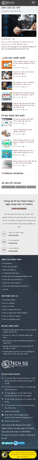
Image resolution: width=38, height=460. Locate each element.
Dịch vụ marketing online (11, 319)
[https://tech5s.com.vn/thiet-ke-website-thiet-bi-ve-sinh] (7, 143)
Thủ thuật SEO (21, 187)
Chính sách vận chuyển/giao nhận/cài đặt (17, 276)
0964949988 (19, 208)
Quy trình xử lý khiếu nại (11, 283)
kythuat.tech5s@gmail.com (24, 417)
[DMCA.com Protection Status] (7, 443)
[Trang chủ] (8, 3)
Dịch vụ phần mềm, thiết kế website (15, 313)
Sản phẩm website (9, 300)
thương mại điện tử (8, 187)
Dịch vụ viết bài (8, 306)
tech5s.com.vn (15, 421)
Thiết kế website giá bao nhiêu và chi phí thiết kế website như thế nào (24, 63)
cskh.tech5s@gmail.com (21, 415)
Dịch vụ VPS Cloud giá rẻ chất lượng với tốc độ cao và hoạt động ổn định (18, 43)
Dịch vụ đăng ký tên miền (12, 309)
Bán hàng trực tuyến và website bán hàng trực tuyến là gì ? (23, 83)
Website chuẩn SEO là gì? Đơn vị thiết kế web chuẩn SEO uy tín (23, 152)
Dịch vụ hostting (8, 303)
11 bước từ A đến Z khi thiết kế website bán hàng (23, 73)
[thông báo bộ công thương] (19, 443)
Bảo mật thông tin (9, 270)
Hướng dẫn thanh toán (11, 273)
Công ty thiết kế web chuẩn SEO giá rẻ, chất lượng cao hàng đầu (24, 162)
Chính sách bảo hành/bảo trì (13, 280)
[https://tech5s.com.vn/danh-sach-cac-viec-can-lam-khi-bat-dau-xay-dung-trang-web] (7, 75)
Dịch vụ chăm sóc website (12, 316)
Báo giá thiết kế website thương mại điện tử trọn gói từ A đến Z (23, 94)
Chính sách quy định (10, 267)
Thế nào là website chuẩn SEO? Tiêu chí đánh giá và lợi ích (23, 120)
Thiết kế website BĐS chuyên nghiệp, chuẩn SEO (22, 131)
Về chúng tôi (7, 263)
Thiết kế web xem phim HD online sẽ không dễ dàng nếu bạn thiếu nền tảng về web (24, 105)
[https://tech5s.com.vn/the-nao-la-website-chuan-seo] (7, 122)
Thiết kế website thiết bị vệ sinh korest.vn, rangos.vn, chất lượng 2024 (23, 142)
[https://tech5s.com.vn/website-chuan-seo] (7, 154)
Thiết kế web (31, 187)
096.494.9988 (14, 411)
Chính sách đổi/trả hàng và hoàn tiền (15, 286)
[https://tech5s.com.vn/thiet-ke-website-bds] (7, 133)
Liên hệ (5, 289)
